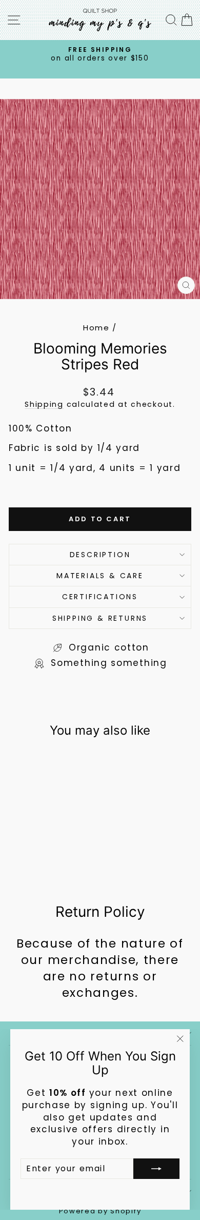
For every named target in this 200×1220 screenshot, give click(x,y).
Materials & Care (100, 575)
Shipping (44, 404)
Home (96, 327)
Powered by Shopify (100, 1211)
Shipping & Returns (100, 618)
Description (100, 554)
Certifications (100, 597)
